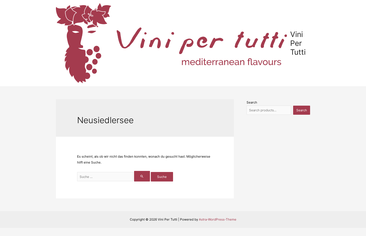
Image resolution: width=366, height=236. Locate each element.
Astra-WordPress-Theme (217, 219)
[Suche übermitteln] (142, 176)
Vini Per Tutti (298, 43)
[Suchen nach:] (114, 177)
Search (252, 102)
